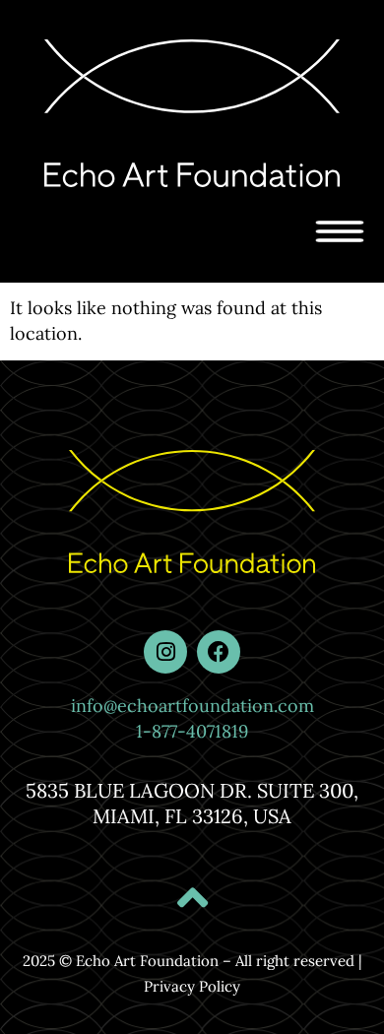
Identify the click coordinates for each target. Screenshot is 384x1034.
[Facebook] (218, 652)
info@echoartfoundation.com (192, 705)
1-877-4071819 (192, 731)
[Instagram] (165, 652)
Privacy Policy (192, 986)
